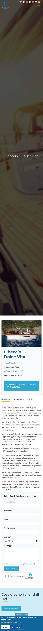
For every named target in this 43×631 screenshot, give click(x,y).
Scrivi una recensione (11, 608)
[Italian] (30, 2)
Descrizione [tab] (6, 399)
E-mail (6, 519)
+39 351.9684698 (13, 387)
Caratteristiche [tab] (18, 399)
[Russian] (36, 2)
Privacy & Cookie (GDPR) (27, 564)
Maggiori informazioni (9, 622)
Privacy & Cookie (22, 614)
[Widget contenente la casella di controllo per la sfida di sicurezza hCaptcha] (19, 576)
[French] (24, 2)
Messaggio (8, 546)
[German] (27, 2)
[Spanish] (39, 2)
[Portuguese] (33, 2)
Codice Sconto (9, 528)
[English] (20, 2)
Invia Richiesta (11, 569)
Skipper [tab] (30, 399)
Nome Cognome (10, 502)
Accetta (5, 627)
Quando (7, 537)
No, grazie (16, 627)
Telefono (7, 510)
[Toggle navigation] (39, 5)
